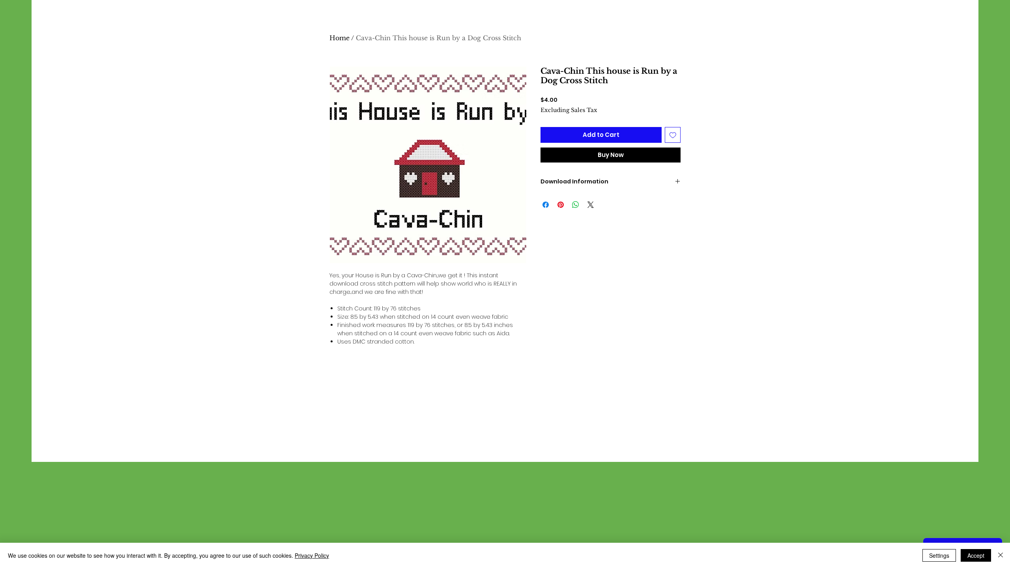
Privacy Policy (312, 555)
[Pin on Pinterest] (560, 204)
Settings (939, 555)
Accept (975, 555)
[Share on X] (590, 204)
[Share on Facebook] (545, 204)
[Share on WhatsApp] (575, 204)
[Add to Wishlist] (673, 135)
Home (339, 38)
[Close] (1000, 555)
